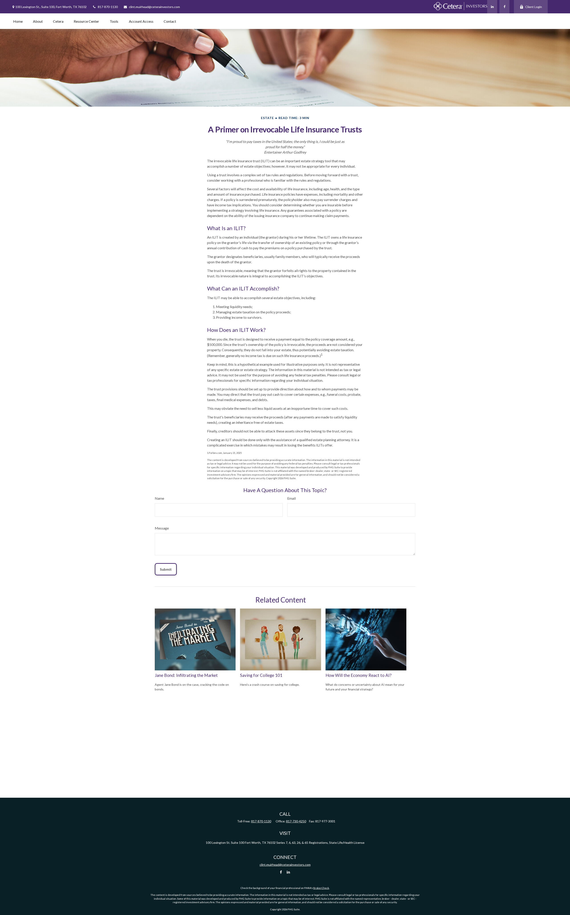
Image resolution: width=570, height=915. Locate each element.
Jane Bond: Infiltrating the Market (186, 675)
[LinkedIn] (492, 6)
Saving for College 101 (261, 675)
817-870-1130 (108, 7)
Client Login (533, 7)
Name (159, 498)
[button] (17, 21)
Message (162, 528)
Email (291, 498)
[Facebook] (504, 6)
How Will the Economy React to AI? (358, 675)
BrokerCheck (321, 888)
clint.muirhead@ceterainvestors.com (154, 7)
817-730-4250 (296, 821)
